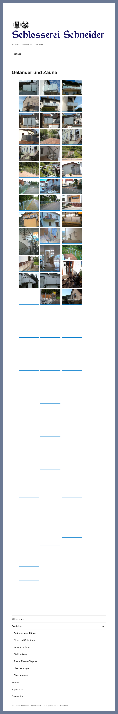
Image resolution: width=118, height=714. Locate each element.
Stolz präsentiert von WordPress (55, 705)
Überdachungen (22, 668)
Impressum (17, 689)
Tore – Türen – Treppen (26, 661)
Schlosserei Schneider (20, 705)
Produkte (17, 626)
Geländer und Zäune (25, 633)
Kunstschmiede (21, 647)
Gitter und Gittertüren (24, 640)
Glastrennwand (21, 675)
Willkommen (18, 619)
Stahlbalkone (20, 654)
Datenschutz (18, 696)
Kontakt (15, 682)
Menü (17, 54)
